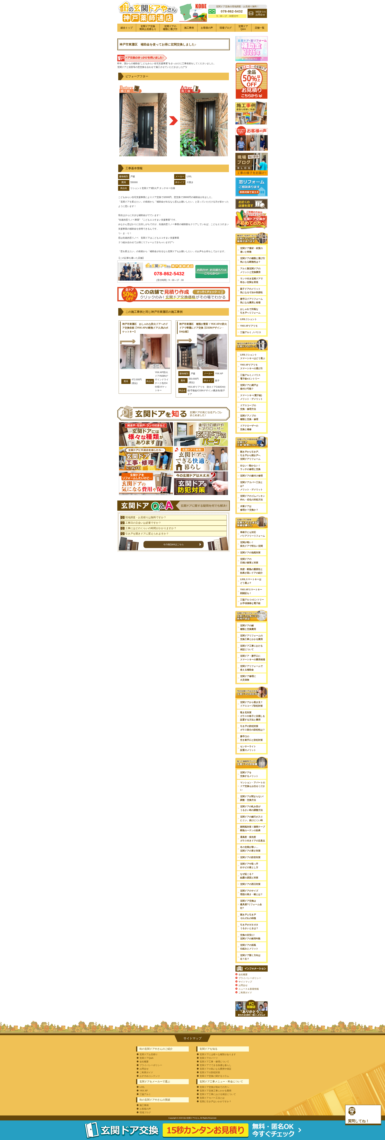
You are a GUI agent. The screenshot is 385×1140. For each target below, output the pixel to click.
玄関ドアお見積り (149, 1054)
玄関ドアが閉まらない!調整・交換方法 (251, 798)
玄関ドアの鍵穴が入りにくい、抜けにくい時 (251, 818)
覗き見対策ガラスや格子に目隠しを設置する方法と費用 (252, 716)
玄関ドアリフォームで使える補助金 (251, 668)
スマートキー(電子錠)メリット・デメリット (251, 397)
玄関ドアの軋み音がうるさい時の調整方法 (251, 808)
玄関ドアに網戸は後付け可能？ (249, 387)
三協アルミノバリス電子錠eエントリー (250, 377)
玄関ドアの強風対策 (250, 552)
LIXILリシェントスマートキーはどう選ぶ (252, 356)
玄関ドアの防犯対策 (210, 1072)
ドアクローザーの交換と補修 (249, 427)
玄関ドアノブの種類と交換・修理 (249, 417)
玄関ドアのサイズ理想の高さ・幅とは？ (251, 892)
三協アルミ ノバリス (250, 332)
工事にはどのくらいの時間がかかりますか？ (150, 528)
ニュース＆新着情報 (249, 989)
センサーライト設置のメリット (248, 748)
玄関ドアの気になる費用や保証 (215, 1068)
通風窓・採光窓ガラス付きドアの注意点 (252, 839)
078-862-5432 (169, 273)
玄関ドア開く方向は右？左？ (250, 957)
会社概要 (243, 974)
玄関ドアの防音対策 (250, 857)
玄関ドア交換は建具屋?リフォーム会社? (251, 904)
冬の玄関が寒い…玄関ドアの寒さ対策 (250, 849)
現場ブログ (226, 27)
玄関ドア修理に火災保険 (248, 678)
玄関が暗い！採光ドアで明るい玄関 (251, 544)
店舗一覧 (259, 27)
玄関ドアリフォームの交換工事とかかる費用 (251, 637)
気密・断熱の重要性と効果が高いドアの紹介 (251, 571)
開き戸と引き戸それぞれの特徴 (248, 916)
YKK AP (144, 1090)
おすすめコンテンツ (150, 1076)
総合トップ (127, 27)
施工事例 (189, 27)
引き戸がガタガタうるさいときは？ (249, 926)
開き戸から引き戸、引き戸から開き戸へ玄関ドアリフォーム (250, 455)
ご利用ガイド (245, 992)
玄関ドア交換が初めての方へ (214, 1087)
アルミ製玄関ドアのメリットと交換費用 (250, 270)
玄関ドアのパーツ (209, 1058)
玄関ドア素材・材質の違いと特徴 (251, 250)
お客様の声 (207, 27)
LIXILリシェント (248, 319)
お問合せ (243, 985)
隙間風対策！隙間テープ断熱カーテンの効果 (252, 828)
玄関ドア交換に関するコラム (214, 1076)
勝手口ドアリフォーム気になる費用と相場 (251, 301)
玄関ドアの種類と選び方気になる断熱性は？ (252, 260)
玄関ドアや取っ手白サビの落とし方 (249, 865)
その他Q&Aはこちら (173, 544)
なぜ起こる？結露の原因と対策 (249, 876)
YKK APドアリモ (249, 325)
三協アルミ (145, 1094)
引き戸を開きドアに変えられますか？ (147, 533)
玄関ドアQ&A (243, 27)
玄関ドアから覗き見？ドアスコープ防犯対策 (251, 704)
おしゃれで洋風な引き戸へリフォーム (250, 311)
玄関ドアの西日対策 (250, 884)
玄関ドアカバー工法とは (212, 1098)
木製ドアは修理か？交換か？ (249, 508)
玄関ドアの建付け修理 (251, 475)
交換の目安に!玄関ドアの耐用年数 (250, 937)
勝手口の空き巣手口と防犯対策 (251, 738)
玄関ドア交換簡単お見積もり (147, 27)
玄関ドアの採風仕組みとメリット (249, 947)
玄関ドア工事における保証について (251, 647)
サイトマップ (245, 981)
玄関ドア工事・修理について (214, 1061)
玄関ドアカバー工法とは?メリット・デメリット (251, 486)
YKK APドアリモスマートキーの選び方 (251, 366)
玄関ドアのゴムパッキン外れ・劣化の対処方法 (252, 498)
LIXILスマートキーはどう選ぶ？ (250, 581)
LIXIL (142, 1087)
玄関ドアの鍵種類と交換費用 (248, 627)
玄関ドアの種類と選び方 (170, 27)
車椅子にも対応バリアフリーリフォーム (252, 534)
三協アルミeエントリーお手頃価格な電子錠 (252, 601)
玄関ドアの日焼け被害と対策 (249, 561)
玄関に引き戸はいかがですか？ (215, 1101)
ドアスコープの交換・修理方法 (248, 407)
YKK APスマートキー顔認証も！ (251, 591)
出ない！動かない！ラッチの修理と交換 (250, 467)
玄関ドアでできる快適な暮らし (215, 1065)
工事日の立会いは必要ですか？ (143, 522)
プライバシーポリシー (250, 978)
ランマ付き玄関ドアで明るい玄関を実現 (251, 280)
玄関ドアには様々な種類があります (218, 1054)
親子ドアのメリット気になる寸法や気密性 (251, 290)
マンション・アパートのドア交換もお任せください (252, 786)
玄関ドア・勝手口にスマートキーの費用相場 (252, 658)
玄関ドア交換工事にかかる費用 (215, 1090)
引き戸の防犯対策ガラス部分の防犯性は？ (252, 728)
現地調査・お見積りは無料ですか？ (145, 517)
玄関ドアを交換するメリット (249, 774)
